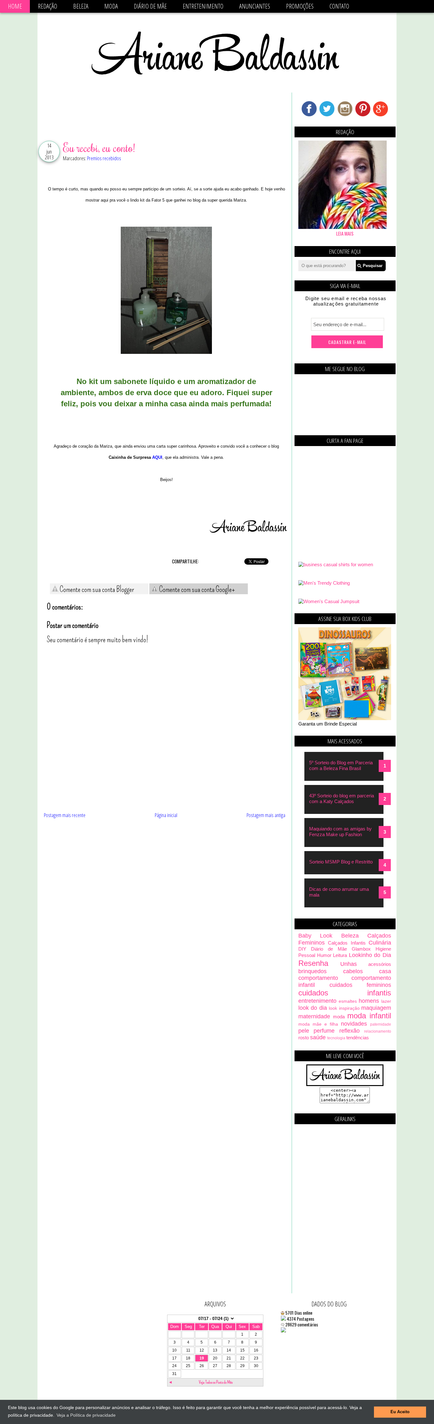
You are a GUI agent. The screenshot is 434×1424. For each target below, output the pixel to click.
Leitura (340, 955)
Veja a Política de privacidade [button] (86, 1415)
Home (15, 6)
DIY (302, 949)
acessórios (379, 964)
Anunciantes (254, 6)
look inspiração (344, 1008)
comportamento (318, 978)
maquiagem (376, 1008)
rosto (303, 1037)
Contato (339, 6)
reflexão (349, 1031)
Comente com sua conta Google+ (196, 589)
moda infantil (369, 1015)
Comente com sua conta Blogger (96, 589)
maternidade (314, 1016)
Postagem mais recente (64, 815)
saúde (318, 1037)
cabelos (353, 971)
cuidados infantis (344, 992)
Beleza (80, 6)
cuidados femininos (360, 985)
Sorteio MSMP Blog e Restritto (341, 861)
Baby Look (315, 935)
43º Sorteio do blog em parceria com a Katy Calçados (341, 798)
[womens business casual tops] (335, 564)
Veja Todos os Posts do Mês (216, 1382)
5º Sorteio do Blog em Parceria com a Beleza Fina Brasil (341, 765)
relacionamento (377, 1031)
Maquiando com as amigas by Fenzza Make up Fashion (340, 831)
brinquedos (312, 971)
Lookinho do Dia (370, 955)
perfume (324, 1031)
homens (369, 1001)
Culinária (380, 942)
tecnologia (336, 1038)
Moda (111, 6)
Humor (324, 955)
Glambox (361, 949)
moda (339, 1016)
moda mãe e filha (318, 1024)
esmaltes (348, 1001)
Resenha (313, 963)
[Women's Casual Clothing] (328, 601)
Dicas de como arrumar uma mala (339, 892)
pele (303, 1031)
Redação (47, 6)
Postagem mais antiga (266, 815)
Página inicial (166, 815)
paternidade (380, 1024)
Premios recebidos (104, 158)
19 (202, 1358)
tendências (357, 1037)
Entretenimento (203, 6)
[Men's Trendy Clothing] (324, 583)
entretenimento (317, 1001)
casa (385, 971)
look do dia (312, 1008)
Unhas (348, 964)
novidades (354, 1024)
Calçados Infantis (346, 943)
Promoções (300, 6)
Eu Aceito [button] (400, 1412)
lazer (386, 1001)
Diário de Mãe (150, 6)
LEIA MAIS (345, 233)
